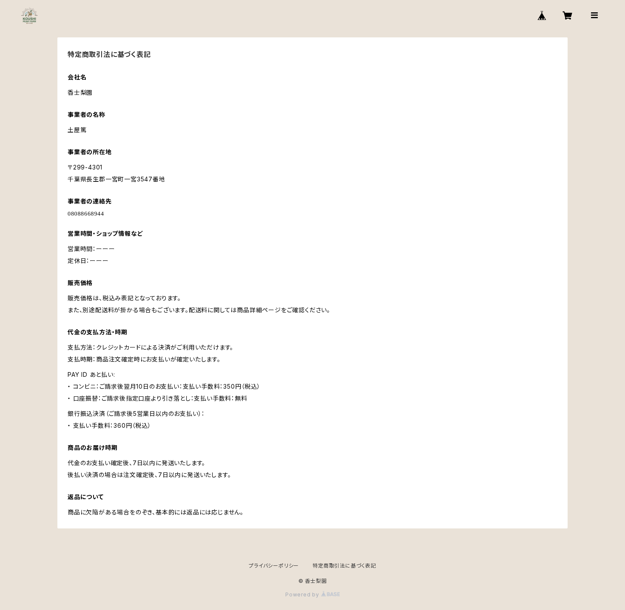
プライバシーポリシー (274, 565)
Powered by (303, 594)
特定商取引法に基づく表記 (344, 565)
